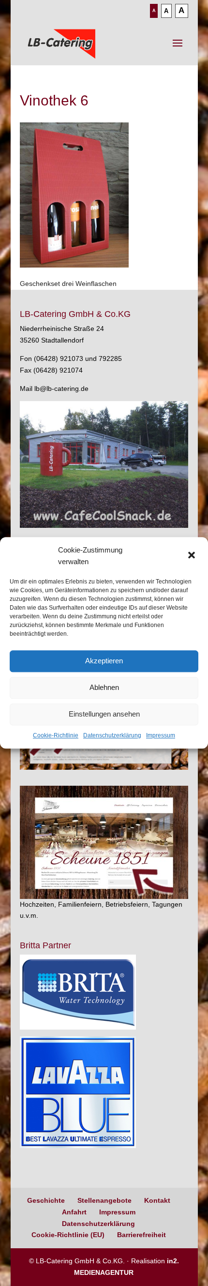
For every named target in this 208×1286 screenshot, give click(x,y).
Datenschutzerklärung (112, 735)
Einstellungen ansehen (104, 714)
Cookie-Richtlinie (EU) (67, 1235)
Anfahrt (74, 1212)
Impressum (160, 735)
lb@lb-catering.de (61, 388)
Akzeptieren (104, 661)
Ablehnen (104, 687)
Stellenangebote (104, 1200)
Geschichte (46, 1200)
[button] (192, 556)
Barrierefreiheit (141, 1235)
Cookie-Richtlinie (55, 735)
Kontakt (157, 1200)
